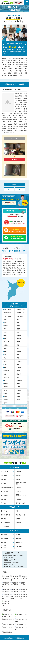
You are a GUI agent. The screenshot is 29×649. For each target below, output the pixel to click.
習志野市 (19, 329)
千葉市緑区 (20, 316)
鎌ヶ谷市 (6, 342)
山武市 (6, 364)
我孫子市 (19, 338)
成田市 (6, 338)
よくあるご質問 (5, 527)
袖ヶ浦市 (19, 351)
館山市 (18, 364)
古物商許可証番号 (8, 566)
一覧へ (14, 184)
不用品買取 (4, 475)
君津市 (6, 348)
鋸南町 (6, 400)
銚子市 (18, 358)
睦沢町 (18, 396)
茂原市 (18, 345)
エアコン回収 (4, 491)
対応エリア (4, 534)
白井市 (6, 354)
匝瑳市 (18, 370)
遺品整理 (3, 499)
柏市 (18, 322)
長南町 (18, 393)
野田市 (6, 335)
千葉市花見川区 (21, 309)
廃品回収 (3, 479)
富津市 (6, 367)
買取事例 (3, 519)
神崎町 (6, 403)
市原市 (6, 325)
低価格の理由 (4, 538)
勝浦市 (6, 380)
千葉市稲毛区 (7, 313)
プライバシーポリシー (4, 546)
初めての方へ (4, 511)
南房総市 (6, 370)
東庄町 (6, 387)
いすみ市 (19, 367)
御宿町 (6, 396)
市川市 (6, 322)
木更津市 (19, 335)
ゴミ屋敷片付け (5, 495)
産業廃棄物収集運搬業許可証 (11, 562)
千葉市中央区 (7, 309)
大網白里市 (20, 361)
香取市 (18, 348)
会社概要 (3, 542)
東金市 (6, 358)
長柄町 (18, 400)
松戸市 (18, 319)
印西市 (18, 342)
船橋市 (6, 319)
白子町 (6, 390)
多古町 (18, 383)
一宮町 (18, 387)
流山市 (18, 325)
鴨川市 (6, 374)
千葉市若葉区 (7, 316)
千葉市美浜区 (20, 313)
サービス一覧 (4, 471)
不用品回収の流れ (5, 523)
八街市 (6, 351)
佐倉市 (18, 332)
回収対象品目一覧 (5, 515)
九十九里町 (20, 380)
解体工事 (3, 503)
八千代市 (6, 329)
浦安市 (6, 332)
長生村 (6, 383)
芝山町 (6, 393)
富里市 (6, 361)
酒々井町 (6, 377)
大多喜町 (19, 390)
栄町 (18, 377)
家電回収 (3, 483)
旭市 (18, 354)
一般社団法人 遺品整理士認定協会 (10, 560)
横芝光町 (19, 374)
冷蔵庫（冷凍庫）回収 (7, 487)
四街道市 (6, 345)
